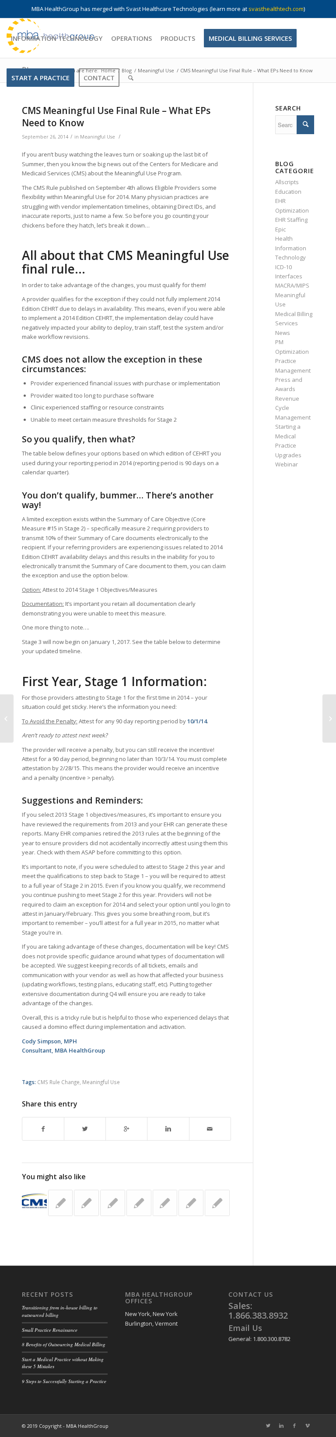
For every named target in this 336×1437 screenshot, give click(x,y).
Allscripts (287, 182)
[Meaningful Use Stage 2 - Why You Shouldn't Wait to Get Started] (217, 1203)
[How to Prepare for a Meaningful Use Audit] (165, 1203)
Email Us (245, 1328)
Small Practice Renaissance (49, 1330)
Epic (280, 229)
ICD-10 (283, 267)
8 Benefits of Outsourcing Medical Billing (63, 1344)
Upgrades (288, 455)
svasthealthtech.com (276, 9)
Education (288, 192)
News (282, 333)
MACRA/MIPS (292, 285)
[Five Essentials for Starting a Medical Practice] (7, 718)
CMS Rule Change (58, 1081)
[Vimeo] (307, 1425)
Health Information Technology (290, 248)
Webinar (286, 464)
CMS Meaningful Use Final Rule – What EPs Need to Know (116, 116)
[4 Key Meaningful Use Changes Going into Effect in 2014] (60, 1203)
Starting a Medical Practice (288, 436)
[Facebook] (294, 1425)
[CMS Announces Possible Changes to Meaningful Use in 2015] (34, 1202)
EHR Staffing (291, 220)
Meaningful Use (97, 137)
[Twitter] (268, 1425)
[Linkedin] (281, 1425)
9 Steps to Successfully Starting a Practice (64, 1381)
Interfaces (288, 276)
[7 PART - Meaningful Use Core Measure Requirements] (112, 1203)
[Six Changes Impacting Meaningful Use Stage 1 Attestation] (86, 1203)
